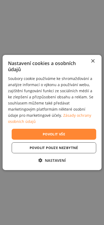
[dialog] (52, 112)
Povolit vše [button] (54, 133)
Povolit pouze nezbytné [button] (54, 147)
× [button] (93, 61)
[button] (52, 160)
